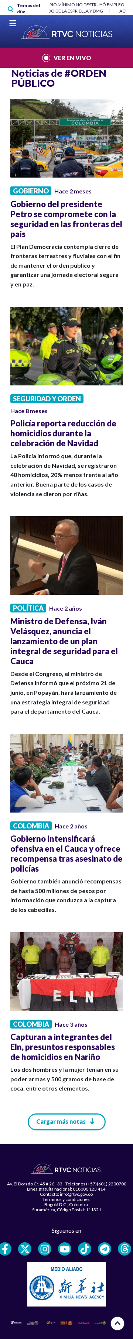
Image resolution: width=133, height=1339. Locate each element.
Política (28, 608)
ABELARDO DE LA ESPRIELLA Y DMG (67, 11)
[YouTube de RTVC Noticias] (64, 1249)
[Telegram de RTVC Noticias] (104, 1249)
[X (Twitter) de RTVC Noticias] (24, 1249)
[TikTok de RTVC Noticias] (84, 1249)
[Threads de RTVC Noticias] (124, 1249)
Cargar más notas (61, 1121)
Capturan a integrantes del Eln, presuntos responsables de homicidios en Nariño (62, 1047)
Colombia (31, 826)
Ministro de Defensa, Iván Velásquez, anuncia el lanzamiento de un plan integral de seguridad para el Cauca (64, 641)
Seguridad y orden (47, 399)
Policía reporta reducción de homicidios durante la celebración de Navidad (63, 433)
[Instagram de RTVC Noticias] (44, 1249)
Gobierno (31, 191)
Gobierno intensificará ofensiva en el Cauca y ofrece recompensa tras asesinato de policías (66, 853)
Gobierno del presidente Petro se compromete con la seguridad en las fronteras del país (66, 219)
